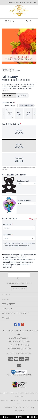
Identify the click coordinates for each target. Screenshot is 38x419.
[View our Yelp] (22, 325)
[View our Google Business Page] (19, 325)
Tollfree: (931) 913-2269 (19, 348)
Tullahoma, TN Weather (9, 400)
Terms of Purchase (25, 407)
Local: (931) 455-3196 (19, 345)
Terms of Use (19, 411)
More (4, 91)
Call (7, 417)
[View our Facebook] (15, 325)
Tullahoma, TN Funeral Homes (12, 393)
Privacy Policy (10, 407)
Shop (11, 21)
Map (19, 417)
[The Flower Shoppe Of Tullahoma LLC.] (19, 16)
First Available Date (26, 105)
